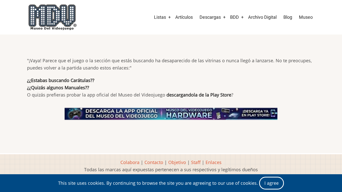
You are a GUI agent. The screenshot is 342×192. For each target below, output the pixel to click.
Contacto (153, 162)
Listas (160, 17)
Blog (287, 17)
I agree (271, 183)
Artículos (184, 17)
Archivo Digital (262, 17)
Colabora (129, 162)
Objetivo (177, 162)
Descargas (210, 17)
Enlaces (214, 162)
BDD (234, 17)
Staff (196, 162)
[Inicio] (52, 17)
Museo (306, 17)
